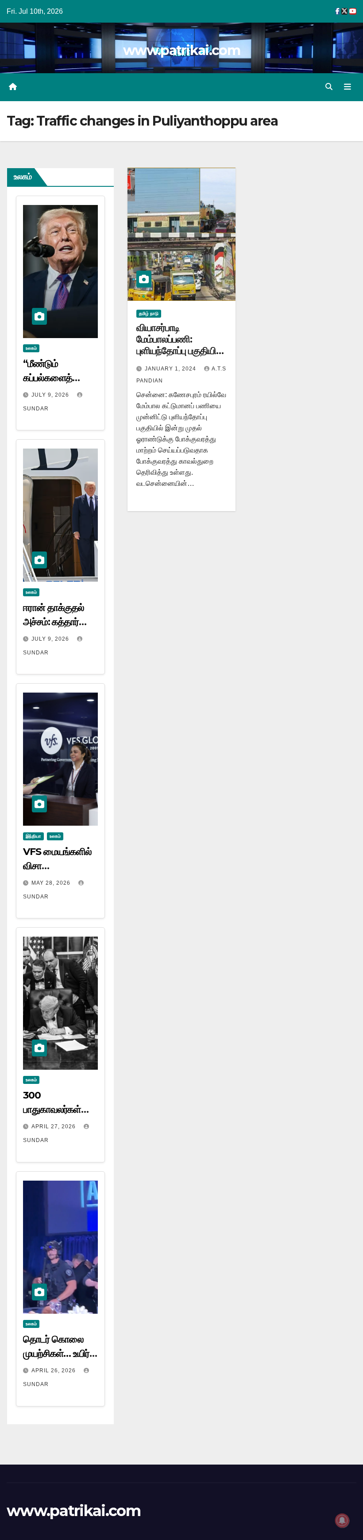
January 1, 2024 (171, 369)
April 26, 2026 (54, 1370)
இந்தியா (33, 836)
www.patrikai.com (181, 50)
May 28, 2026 (51, 883)
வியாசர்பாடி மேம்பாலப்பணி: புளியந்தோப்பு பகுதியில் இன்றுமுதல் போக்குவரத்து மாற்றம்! (179, 351)
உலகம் (31, 348)
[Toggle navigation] (347, 87)
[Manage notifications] (342, 1520)
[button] (328, 87)
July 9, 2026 (51, 395)
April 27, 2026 (54, 1126)
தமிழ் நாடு (148, 313)
